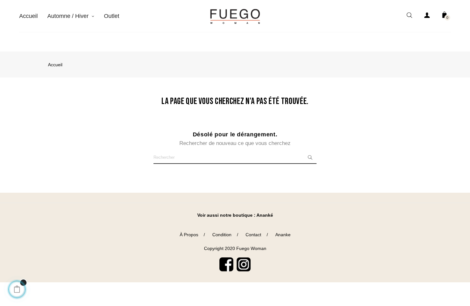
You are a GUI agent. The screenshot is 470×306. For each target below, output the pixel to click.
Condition (221, 234)
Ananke (283, 234)
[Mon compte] (426, 16)
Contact (253, 234)
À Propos (189, 234)
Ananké (264, 215)
